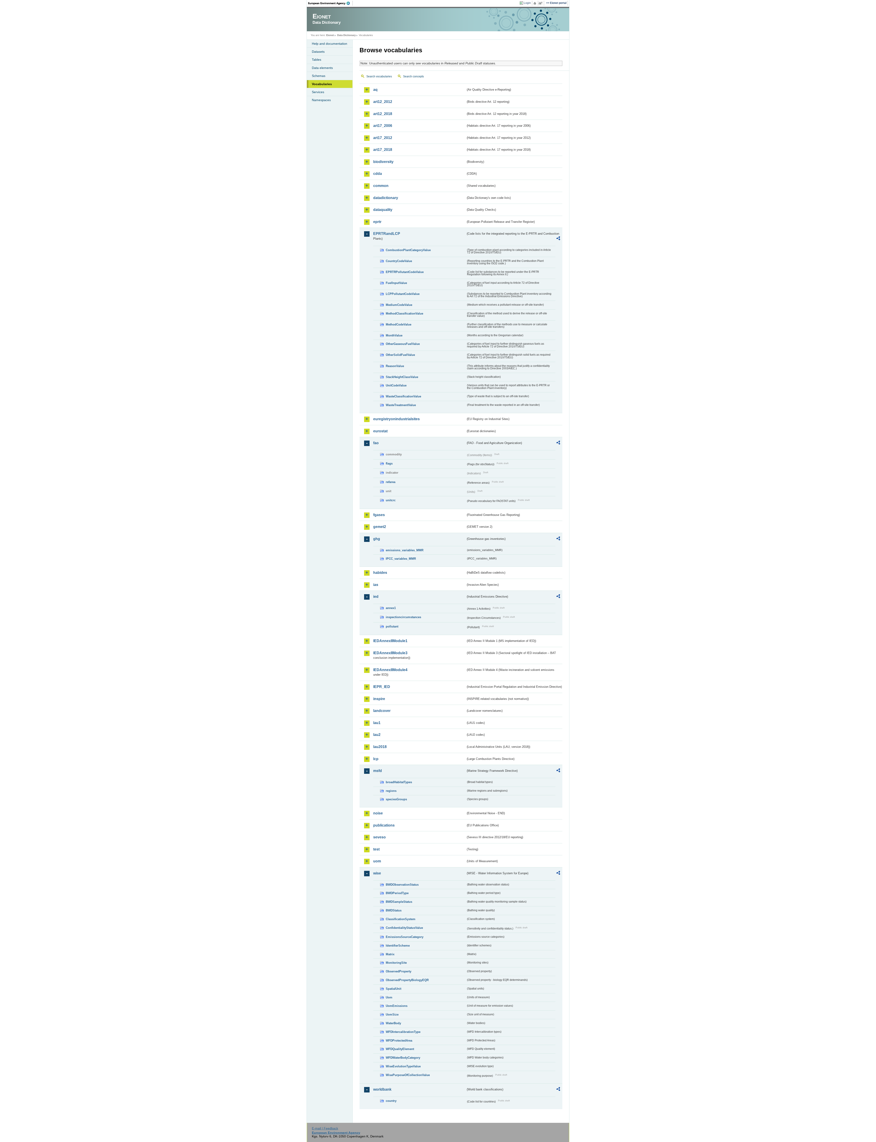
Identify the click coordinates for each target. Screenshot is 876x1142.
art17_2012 (382, 138)
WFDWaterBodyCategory (403, 1057)
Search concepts (413, 76)
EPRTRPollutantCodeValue (405, 272)
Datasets (318, 51)
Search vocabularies (379, 76)
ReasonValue (395, 366)
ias (375, 585)
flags (389, 463)
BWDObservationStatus (402, 884)
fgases (379, 515)
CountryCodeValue (399, 261)
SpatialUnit (393, 988)
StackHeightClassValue (402, 377)
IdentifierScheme (398, 945)
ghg (376, 539)
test (376, 849)
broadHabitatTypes (399, 782)
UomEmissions (396, 1006)
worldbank (382, 1089)
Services (318, 92)
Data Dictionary (346, 35)
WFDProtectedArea (399, 1040)
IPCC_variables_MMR (401, 558)
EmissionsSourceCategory (404, 937)
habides (380, 573)
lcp (375, 759)
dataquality (382, 210)
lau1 (377, 723)
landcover (382, 711)
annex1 (391, 608)
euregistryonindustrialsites (396, 419)
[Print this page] (535, 3)
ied (375, 597)
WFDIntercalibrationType (403, 1032)
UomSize (392, 1014)
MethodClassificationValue (404, 313)
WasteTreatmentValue (401, 405)
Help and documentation (329, 43)
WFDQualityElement (400, 1049)
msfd (377, 771)
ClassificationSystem (400, 919)
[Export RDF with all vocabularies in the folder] (558, 239)
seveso (379, 837)
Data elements (322, 68)
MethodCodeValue (398, 324)
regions (391, 791)
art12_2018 (382, 114)
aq (375, 90)
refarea (390, 482)
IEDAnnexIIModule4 (390, 670)
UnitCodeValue (396, 385)
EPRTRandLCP (386, 234)
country (391, 1101)
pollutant (392, 626)
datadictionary (385, 198)
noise (378, 813)
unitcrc (391, 500)
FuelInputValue (396, 283)
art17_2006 (382, 126)
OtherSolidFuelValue (400, 355)
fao (376, 443)
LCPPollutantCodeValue (403, 294)
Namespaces (321, 100)
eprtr (377, 222)
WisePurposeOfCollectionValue (408, 1075)
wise (377, 873)
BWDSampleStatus (399, 901)
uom (377, 861)
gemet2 (379, 527)
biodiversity (383, 162)
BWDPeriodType (397, 893)
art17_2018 (382, 150)
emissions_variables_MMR (404, 550)
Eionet (330, 35)
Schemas (318, 76)
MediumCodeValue (399, 305)
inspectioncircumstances (403, 617)
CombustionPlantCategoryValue (408, 250)
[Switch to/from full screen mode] (541, 3)
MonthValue (394, 335)
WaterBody (393, 1023)
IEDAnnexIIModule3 (390, 653)
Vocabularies (322, 84)
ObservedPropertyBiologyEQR (407, 980)
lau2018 (380, 747)
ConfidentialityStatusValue (404, 927)
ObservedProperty (398, 971)
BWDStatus (394, 910)
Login (527, 3)
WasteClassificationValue (403, 396)
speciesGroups (396, 799)
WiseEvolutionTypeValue (403, 1066)
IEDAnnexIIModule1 (390, 641)
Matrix (390, 954)
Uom (389, 997)
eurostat (380, 431)
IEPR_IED (381, 687)
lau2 (377, 735)
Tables (316, 59)
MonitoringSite (396, 962)
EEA (330, 3)
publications (384, 825)
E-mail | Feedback (325, 1128)
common (380, 186)
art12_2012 (382, 102)
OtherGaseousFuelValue (403, 344)
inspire (379, 699)
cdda (377, 174)
